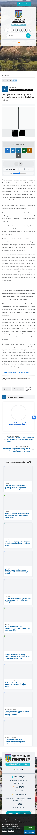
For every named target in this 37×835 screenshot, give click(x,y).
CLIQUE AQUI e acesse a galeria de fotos (15, 372)
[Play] (16, 164)
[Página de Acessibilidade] (29, 30)
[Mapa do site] (25, 30)
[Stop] (21, 164)
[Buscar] (28, 35)
